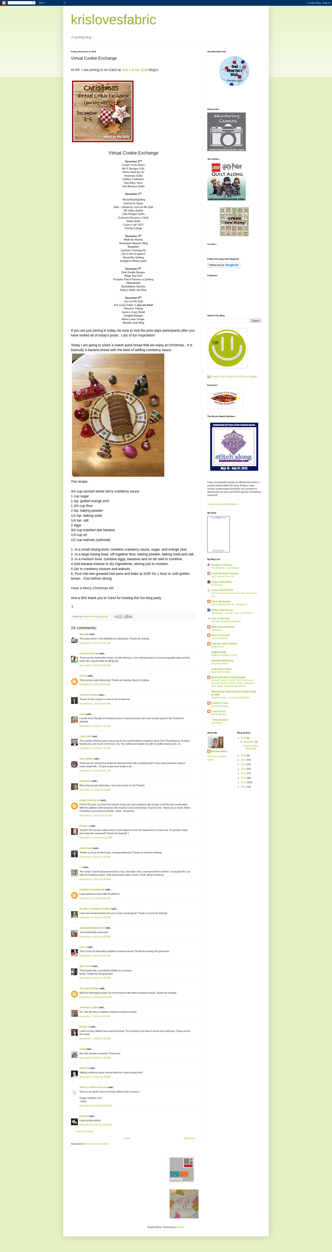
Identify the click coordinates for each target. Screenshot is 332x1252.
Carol (82, 714)
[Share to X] (123, 616)
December (249, 741)
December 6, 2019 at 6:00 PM (95, 936)
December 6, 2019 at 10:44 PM (96, 997)
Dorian (83, 675)
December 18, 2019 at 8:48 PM (96, 1105)
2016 (244, 764)
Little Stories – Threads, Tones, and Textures (232, 613)
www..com (218, 518)
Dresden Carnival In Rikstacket (226, 621)
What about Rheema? (223, 627)
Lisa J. (83, 947)
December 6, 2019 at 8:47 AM (95, 770)
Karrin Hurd (86, 848)
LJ (81, 867)
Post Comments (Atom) (97, 1144)
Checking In (216, 630)
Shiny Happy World (221, 582)
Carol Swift (85, 736)
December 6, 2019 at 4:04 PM (95, 898)
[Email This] (116, 616)
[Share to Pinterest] (131, 616)
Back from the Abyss (221, 672)
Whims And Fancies (222, 610)
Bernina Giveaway (219, 706)
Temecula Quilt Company (225, 573)
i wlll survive (216, 723)
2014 (244, 773)
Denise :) (84, 826)
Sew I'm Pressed (220, 635)
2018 (244, 755)
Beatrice (84, 1068)
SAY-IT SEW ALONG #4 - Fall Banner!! (229, 604)
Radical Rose (217, 646)
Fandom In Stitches (221, 565)
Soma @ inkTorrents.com (93, 1087)
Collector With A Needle (224, 643)
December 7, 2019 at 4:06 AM (95, 1016)
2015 (244, 769)
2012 (244, 782)
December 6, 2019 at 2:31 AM (95, 643)
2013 (244, 778)
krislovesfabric (113, 19)
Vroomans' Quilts (89, 1007)
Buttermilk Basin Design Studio (228, 677)
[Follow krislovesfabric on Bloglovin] (224, 267)
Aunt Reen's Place (221, 669)
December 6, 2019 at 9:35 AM (95, 790)
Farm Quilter (86, 758)
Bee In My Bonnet (221, 601)
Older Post (189, 1138)
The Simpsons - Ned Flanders (225, 568)
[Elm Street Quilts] (234, 86)
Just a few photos (219, 638)
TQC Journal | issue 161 (222, 576)
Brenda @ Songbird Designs (95, 908)
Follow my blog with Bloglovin (222, 504)
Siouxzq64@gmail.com (92, 927)
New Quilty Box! (218, 714)
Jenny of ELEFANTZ (222, 590)
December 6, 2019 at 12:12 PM (96, 837)
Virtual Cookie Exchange (250, 747)
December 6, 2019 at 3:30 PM (95, 879)
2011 (244, 786)
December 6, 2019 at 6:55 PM (95, 955)
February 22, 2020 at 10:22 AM (96, 1124)
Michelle (84, 634)
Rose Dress (217, 585)
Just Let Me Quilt (135, 70)
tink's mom (86, 966)
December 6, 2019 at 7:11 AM (95, 726)
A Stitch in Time (219, 703)
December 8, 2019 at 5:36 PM (95, 1077)
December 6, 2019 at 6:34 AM (95, 684)
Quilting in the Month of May (224, 655)
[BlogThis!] (120, 616)
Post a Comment (84, 1131)
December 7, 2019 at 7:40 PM (95, 1038)
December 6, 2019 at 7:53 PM (95, 978)
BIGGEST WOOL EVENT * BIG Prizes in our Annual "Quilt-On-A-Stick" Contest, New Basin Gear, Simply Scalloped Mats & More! (232, 683)
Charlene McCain (89, 653)
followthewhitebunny (222, 660)
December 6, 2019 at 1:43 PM (95, 857)
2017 (244, 760)
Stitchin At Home (89, 695)
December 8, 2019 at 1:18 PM (95, 1058)
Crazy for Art (218, 711)
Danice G (85, 1026)
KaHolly (84, 1116)
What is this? (219, 550)
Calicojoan (85, 781)
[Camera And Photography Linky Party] (226, 150)
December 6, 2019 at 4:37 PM (95, 917)
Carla (82, 1049)
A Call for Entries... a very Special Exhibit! (230, 697)
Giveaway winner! (219, 663)
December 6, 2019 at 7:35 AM (95, 748)
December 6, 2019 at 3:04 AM (95, 665)
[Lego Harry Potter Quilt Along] (226, 200)
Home (127, 1138)
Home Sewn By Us (90, 800)
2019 (244, 738)
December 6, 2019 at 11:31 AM (96, 815)
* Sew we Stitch (219, 720)
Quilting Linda (218, 652)
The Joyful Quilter (89, 988)
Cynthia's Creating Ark (92, 889)
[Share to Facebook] (127, 616)
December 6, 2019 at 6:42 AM (95, 703)
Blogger (180, 1227)
